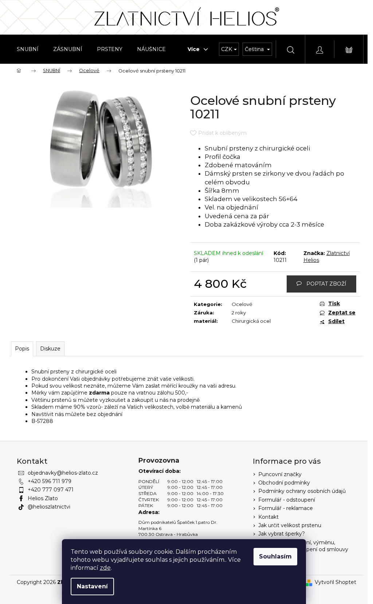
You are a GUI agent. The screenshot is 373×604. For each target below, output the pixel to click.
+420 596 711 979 (49, 481)
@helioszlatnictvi (49, 506)
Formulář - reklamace (285, 508)
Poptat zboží (326, 284)
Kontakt (268, 517)
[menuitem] (27, 49)
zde (105, 567)
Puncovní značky (280, 474)
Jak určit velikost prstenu (289, 525)
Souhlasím (275, 556)
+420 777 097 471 (51, 489)
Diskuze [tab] (50, 348)
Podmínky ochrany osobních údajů (302, 491)
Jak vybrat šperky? (281, 533)
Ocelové (242, 304)
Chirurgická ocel (251, 321)
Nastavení (92, 586)
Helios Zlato (43, 498)
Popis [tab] (22, 348)
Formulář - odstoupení (286, 500)
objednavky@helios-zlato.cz (63, 473)
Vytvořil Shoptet (335, 582)
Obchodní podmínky (284, 482)
